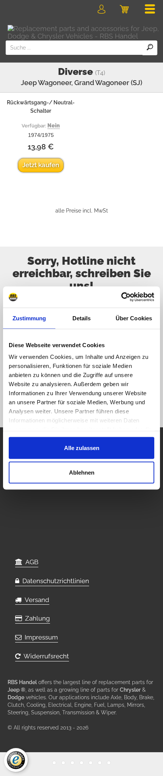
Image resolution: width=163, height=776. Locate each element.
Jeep (29, 83)
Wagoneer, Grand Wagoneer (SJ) (90, 83)
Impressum (40, 637)
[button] (101, 10)
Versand (35, 600)
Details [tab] (81, 318)
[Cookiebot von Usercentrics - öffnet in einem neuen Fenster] (121, 297)
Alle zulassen (81, 447)
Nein (53, 126)
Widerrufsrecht (44, 656)
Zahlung (36, 618)
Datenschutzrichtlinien (54, 581)
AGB (30, 562)
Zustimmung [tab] (29, 318)
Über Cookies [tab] (134, 318)
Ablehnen (81, 472)
